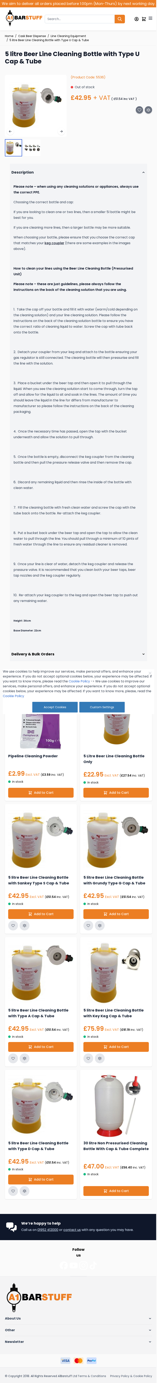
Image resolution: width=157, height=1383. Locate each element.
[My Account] (136, 19)
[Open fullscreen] (36, 106)
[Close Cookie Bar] (148, 673)
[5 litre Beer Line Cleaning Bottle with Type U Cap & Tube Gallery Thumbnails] (23, 147)
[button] (77, 1327)
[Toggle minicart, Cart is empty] (144, 19)
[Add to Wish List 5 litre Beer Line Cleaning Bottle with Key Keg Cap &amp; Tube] (87, 1069)
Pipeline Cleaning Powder (33, 769)
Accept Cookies (53, 707)
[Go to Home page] (24, 19)
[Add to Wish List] (139, 110)
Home (9, 36)
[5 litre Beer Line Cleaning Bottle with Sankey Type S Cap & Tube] (40, 853)
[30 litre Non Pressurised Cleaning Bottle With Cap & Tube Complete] (114, 1116)
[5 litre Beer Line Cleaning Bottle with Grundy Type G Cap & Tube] (114, 853)
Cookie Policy (78, 681)
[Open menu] (150, 18)
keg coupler (54, 243)
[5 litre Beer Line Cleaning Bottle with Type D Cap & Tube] (40, 1116)
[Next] (61, 131)
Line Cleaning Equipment (68, 36)
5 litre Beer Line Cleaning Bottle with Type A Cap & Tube (38, 1023)
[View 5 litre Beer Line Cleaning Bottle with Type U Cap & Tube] (13, 147)
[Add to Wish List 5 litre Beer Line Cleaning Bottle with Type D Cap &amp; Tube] (13, 1200)
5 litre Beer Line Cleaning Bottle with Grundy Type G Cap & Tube (113, 892)
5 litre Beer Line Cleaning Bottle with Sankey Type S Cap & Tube (38, 892)
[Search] (120, 19)
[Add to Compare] (148, 110)
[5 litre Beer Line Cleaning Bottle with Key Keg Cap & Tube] (114, 984)
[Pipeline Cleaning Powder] (40, 733)
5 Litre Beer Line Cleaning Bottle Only (112, 772)
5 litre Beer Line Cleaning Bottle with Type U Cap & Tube (49, 40)
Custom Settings (101, 707)
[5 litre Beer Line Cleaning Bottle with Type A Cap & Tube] (40, 984)
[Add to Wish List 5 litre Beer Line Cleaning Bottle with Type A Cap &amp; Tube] (13, 1069)
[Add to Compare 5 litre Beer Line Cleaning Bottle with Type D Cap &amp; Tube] (24, 1200)
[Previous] (10, 131)
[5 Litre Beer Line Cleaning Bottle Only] (114, 733)
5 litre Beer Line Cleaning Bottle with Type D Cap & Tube (38, 1154)
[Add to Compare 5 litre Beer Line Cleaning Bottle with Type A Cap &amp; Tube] (24, 1069)
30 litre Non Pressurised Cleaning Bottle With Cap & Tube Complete (114, 1157)
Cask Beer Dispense (32, 36)
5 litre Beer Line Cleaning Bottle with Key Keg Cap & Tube (112, 1023)
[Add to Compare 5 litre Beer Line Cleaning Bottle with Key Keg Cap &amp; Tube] (98, 1069)
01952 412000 (47, 1238)
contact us (72, 1238)
